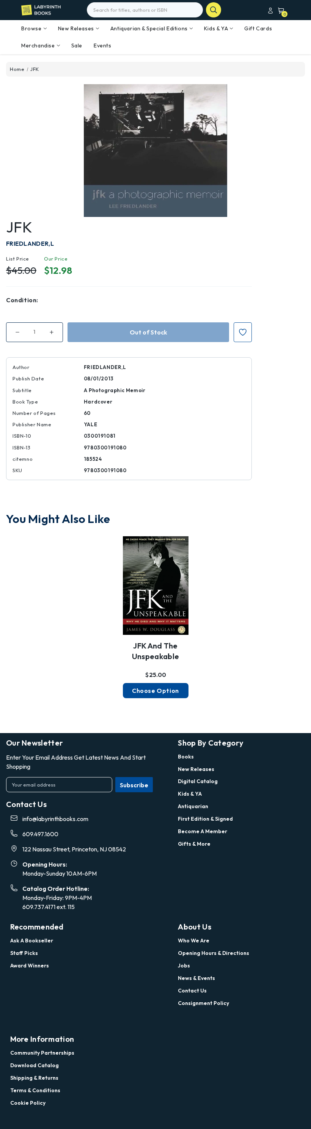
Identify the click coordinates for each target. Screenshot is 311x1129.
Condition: (22, 300)
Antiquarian (193, 806)
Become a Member (202, 831)
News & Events (196, 978)
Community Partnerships (42, 1052)
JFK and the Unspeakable (155, 651)
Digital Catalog (198, 781)
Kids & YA (216, 28)
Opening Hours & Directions (213, 953)
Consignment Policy (203, 1003)
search (213, 9)
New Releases (76, 28)
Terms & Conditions (35, 1090)
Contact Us (192, 990)
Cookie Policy (28, 1102)
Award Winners (29, 965)
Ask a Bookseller (31, 940)
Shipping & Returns (34, 1077)
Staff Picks (24, 953)
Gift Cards (258, 28)
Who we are (193, 940)
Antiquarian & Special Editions (149, 28)
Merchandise (38, 45)
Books (186, 756)
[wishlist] (155, 587)
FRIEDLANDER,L (30, 243)
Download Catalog (34, 1065)
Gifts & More (194, 843)
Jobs (184, 965)
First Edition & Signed (205, 818)
